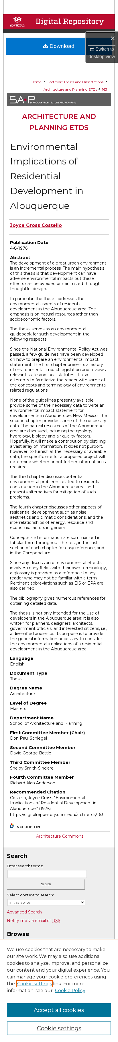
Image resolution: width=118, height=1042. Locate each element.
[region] (59, 990)
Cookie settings (34, 983)
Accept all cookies (59, 1010)
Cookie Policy (70, 990)
